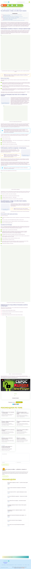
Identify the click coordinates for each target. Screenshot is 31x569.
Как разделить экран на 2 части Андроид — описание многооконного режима (23, 413)
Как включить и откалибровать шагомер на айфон (23, 422)
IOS (9, 5)
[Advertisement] (8, 539)
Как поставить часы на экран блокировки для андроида (16, 524)
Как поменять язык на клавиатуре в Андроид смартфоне (7, 438)
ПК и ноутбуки (20, 5)
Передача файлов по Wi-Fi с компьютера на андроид (8, 430)
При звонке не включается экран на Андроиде (15, 520)
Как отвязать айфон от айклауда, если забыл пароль (5, 209)
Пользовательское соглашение (4, 567)
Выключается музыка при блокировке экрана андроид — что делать (17, 515)
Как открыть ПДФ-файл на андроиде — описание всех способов (17, 496)
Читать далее (5, 476)
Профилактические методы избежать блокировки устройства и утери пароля (13, 20)
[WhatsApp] (17, 404)
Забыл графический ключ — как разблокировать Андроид (26, 155)
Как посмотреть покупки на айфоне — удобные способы (23, 430)
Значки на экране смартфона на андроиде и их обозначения (17, 487)
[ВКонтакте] (13, 404)
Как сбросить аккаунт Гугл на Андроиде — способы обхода (8, 412)
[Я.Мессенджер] (12, 404)
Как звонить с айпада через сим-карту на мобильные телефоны (8, 422)
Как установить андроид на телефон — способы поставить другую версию (18, 483)
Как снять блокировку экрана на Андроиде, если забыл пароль (5, 103)
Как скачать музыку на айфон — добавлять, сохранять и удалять (14, 470)
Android (4, 5)
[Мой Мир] (18, 404)
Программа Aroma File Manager (8, 19)
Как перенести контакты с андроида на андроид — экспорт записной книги (17, 510)
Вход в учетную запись (7, 15)
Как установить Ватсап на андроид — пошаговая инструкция (17, 500)
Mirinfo (6, 2)
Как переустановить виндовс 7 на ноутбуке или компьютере (7, 447)
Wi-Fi (14, 5)
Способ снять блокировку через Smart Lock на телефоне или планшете (12, 16)
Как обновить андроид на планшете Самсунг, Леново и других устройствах (17, 505)
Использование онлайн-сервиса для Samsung (10, 18)
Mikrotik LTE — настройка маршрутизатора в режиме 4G (21, 438)
